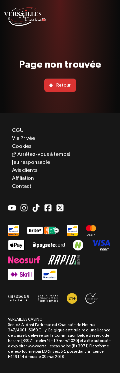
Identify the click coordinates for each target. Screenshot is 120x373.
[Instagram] (24, 208)
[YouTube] (12, 208)
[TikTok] (36, 208)
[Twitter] (60, 208)
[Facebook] (48, 208)
